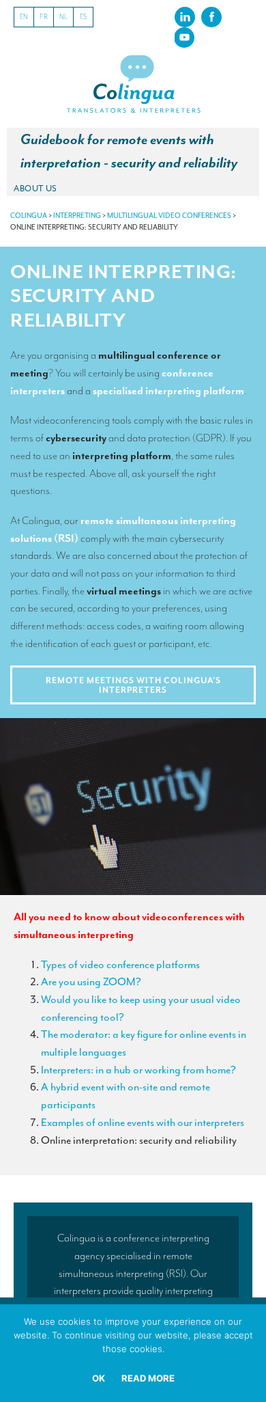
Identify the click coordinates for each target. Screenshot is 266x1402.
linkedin (185, 16)
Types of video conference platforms (120, 965)
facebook (211, 16)
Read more (148, 1378)
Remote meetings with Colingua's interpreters (133, 685)
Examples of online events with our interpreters (142, 1122)
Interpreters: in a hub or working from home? (138, 1070)
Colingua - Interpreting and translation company (133, 84)
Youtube (184, 37)
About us (35, 188)
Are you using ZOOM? (91, 982)
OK (98, 1378)
